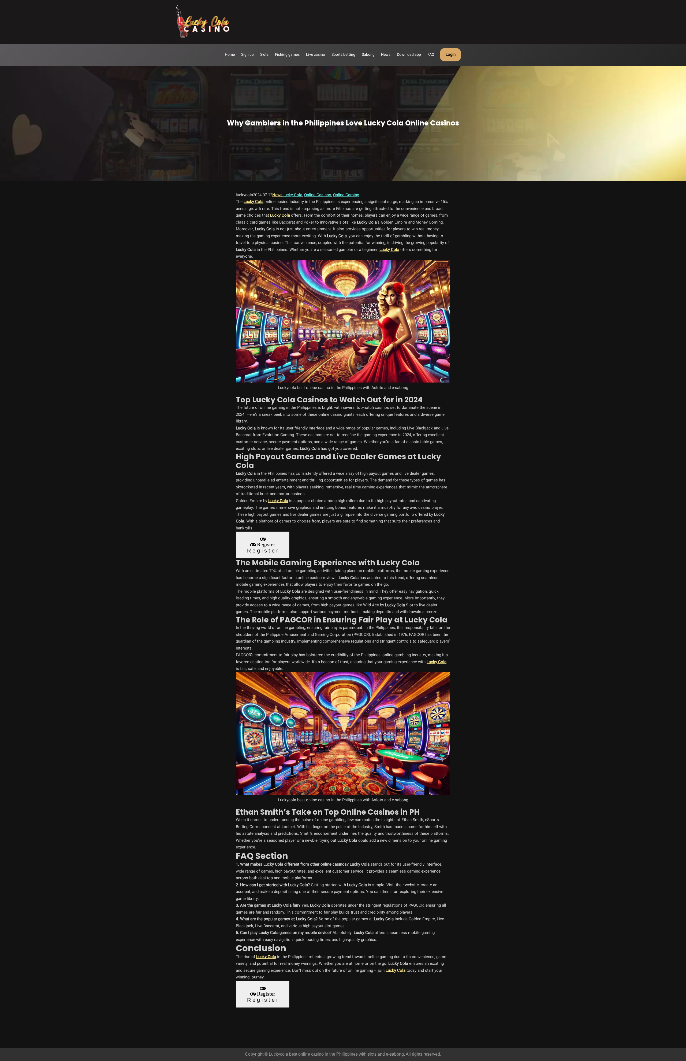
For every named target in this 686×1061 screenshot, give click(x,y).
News (277, 195)
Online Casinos (317, 195)
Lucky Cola (292, 195)
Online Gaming (346, 195)
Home (230, 54)
